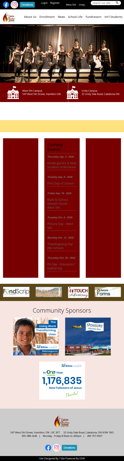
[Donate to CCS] (27, 4)
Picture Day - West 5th (60, 226)
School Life (75, 17)
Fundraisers (93, 17)
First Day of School (60, 183)
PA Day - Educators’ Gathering (61, 266)
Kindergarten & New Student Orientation (62, 165)
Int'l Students (113, 17)
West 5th (71, 4)
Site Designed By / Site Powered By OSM (62, 458)
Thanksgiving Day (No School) (60, 246)
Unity (82, 4)
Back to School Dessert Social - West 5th (58, 204)
